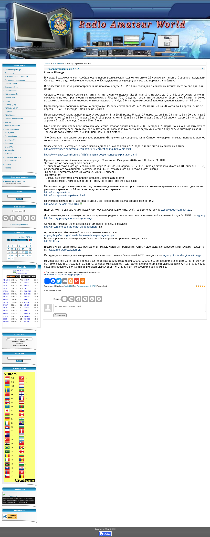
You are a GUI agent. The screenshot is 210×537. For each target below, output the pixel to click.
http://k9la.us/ (51, 241)
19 (19, 252)
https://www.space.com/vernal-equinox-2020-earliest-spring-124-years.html (87, 149)
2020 (54, 64)
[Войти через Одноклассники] (33, 218)
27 (23, 255)
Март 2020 (25, 237)
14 (27, 249)
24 (12, 255)
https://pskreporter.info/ (57, 192)
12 (19, 249)
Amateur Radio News (13, 181)
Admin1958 (68, 286)
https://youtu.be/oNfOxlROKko (61, 204)
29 (30, 255)
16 (9, 252)
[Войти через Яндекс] (19, 218)
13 (23, 249)
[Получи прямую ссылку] (81, 203)
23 (9, 255)
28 (27, 255)
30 (9, 258)
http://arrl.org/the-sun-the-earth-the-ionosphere (71, 226)
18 (16, 252)
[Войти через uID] (64, 299)
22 (30, 252)
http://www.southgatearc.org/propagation (63, 274)
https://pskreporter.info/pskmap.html (64, 195)
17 (12, 252)
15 (30, 249)
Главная (47, 64)
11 (16, 249)
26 (19, 255)
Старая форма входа (19, 225)
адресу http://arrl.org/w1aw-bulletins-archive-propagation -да (79, 235)
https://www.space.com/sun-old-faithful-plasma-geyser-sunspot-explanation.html (90, 154)
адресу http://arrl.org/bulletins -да (182, 255)
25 (16, 255)
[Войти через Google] (26, 218)
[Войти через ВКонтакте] (5, 218)
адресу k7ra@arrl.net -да (176, 209)
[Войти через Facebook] (12, 218)
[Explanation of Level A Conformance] (9, 518)
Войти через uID (19, 211)
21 (27, 252)
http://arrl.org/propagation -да (65, 249)
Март (60, 64)
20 (23, 252)
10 (12, 249)
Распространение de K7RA (86, 286)
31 (12, 258)
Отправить (60, 315)
